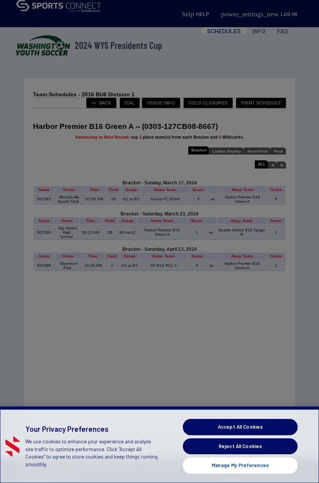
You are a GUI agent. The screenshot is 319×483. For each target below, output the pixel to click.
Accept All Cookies (240, 427)
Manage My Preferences (240, 465)
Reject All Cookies (240, 446)
